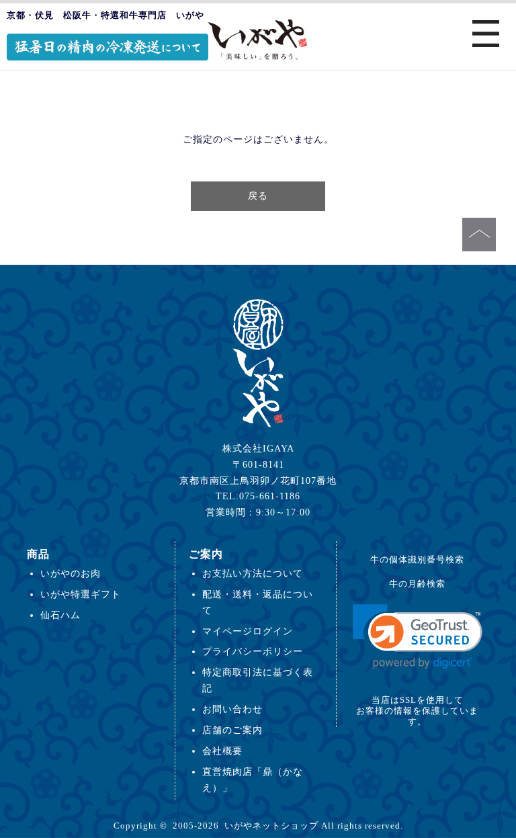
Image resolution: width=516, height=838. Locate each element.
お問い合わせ (232, 709)
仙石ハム (60, 615)
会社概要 (222, 750)
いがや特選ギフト (80, 594)
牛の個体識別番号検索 (417, 559)
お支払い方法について (252, 573)
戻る (258, 195)
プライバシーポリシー (252, 651)
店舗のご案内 (232, 729)
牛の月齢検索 (417, 584)
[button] (417, 637)
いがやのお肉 (70, 573)
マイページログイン (247, 631)
